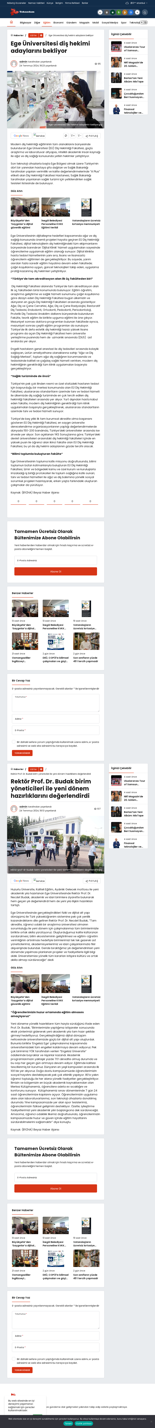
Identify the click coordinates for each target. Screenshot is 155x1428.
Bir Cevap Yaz (21, 680)
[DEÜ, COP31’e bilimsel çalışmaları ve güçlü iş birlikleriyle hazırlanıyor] (56, 647)
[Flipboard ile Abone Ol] (39, 136)
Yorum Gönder (22, 753)
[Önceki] (100, 12)
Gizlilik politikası (84, 1423)
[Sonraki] (137, 12)
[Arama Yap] (145, 12)
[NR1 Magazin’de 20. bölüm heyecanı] (128, 62)
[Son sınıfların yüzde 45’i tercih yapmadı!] (86, 647)
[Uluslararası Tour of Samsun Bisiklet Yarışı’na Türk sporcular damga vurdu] (128, 46)
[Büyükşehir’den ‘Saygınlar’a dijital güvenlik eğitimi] (25, 213)
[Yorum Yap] (66, 135)
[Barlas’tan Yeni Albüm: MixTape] (128, 78)
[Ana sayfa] (11, 22)
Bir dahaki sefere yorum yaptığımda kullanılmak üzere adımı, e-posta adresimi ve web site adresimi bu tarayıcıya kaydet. (58, 744)
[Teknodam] (22, 12)
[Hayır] (151, 1421)
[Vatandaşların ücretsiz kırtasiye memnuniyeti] (86, 213)
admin (23, 61)
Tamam (68, 1423)
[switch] (144, 22)
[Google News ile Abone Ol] (21, 136)
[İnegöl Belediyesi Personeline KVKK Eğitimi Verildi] (55, 213)
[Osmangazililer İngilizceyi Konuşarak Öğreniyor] (25, 647)
